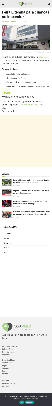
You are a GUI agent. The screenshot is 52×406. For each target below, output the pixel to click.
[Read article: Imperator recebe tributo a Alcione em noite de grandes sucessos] (6, 192)
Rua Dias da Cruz (29, 104)
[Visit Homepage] (26, 3)
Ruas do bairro (8, 352)
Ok (22, 402)
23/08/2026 (17, 217)
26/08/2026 (17, 207)
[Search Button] (49, 3)
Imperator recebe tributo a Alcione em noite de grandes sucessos (31, 191)
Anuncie (5, 386)
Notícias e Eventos (10, 346)
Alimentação (9, 233)
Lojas (6, 238)
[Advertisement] (26, 141)
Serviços (7, 243)
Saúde (7, 247)
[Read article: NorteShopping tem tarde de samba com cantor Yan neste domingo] (6, 203)
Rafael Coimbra (10, 21)
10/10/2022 (24, 21)
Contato (5, 380)
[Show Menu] (3, 3)
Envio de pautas (9, 383)
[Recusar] (49, 399)
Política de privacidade (29, 399)
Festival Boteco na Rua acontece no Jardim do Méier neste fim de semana (31, 181)
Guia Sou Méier (8, 360)
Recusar (29, 402)
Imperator (43, 56)
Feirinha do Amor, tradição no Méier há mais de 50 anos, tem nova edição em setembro (31, 212)
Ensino (7, 252)
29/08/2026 (17, 186)
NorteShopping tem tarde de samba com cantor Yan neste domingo (30, 202)
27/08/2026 (17, 196)
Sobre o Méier (8, 349)
